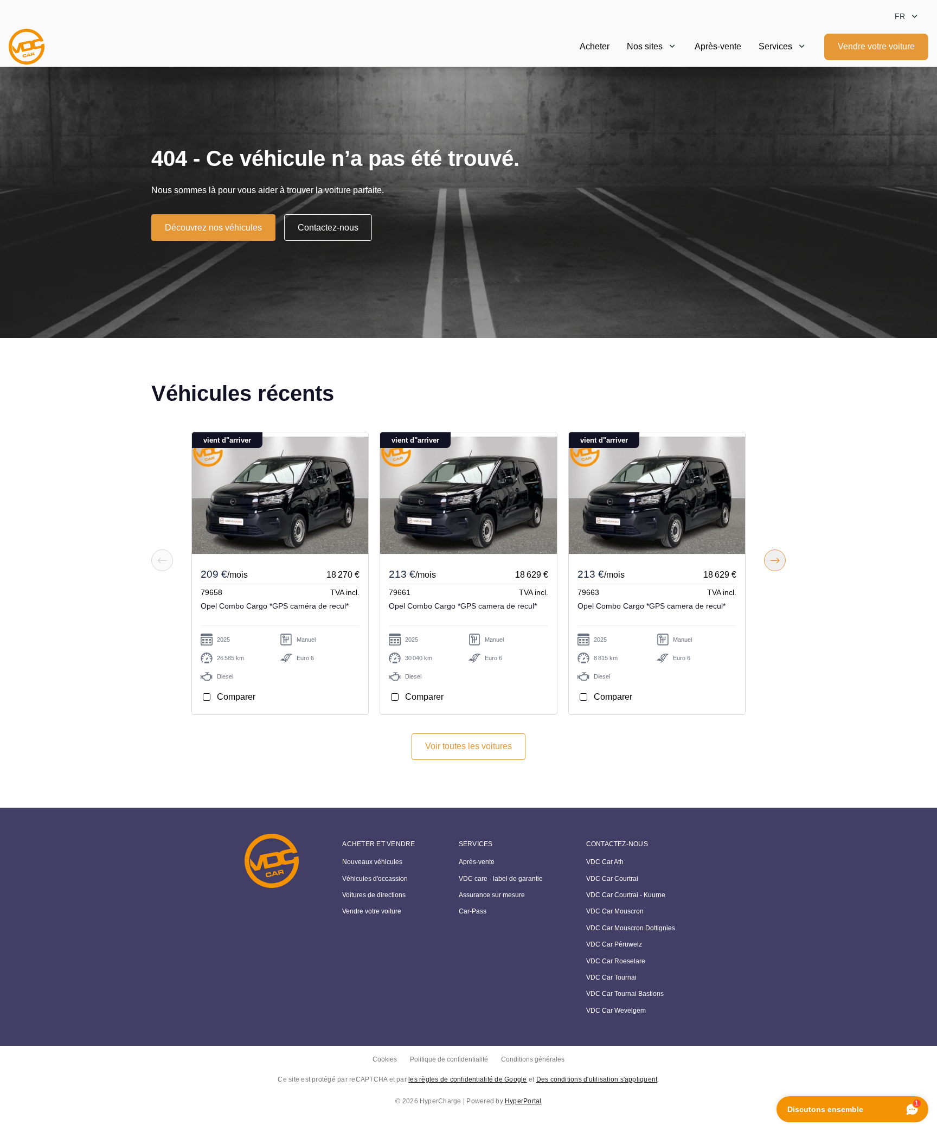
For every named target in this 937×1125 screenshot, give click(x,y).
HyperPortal (523, 1101)
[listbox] (907, 16)
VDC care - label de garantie (501, 879)
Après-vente (718, 46)
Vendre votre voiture (876, 46)
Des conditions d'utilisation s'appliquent (597, 1079)
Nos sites (645, 46)
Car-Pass (472, 911)
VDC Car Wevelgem (616, 1010)
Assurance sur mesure (492, 895)
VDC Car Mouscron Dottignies (630, 928)
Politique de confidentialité (449, 1059)
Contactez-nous (328, 227)
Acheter (594, 46)
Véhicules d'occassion (375, 879)
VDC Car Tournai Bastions (625, 994)
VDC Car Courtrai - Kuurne (625, 895)
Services (775, 46)
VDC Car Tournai (611, 977)
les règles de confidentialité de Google (467, 1079)
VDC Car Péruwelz (614, 944)
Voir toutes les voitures (468, 746)
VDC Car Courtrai (612, 879)
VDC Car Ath (605, 862)
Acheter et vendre (378, 844)
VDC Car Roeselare (615, 961)
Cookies (385, 1059)
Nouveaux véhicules (372, 862)
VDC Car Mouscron (615, 911)
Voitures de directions (374, 895)
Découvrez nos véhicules (213, 227)
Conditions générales (532, 1059)
